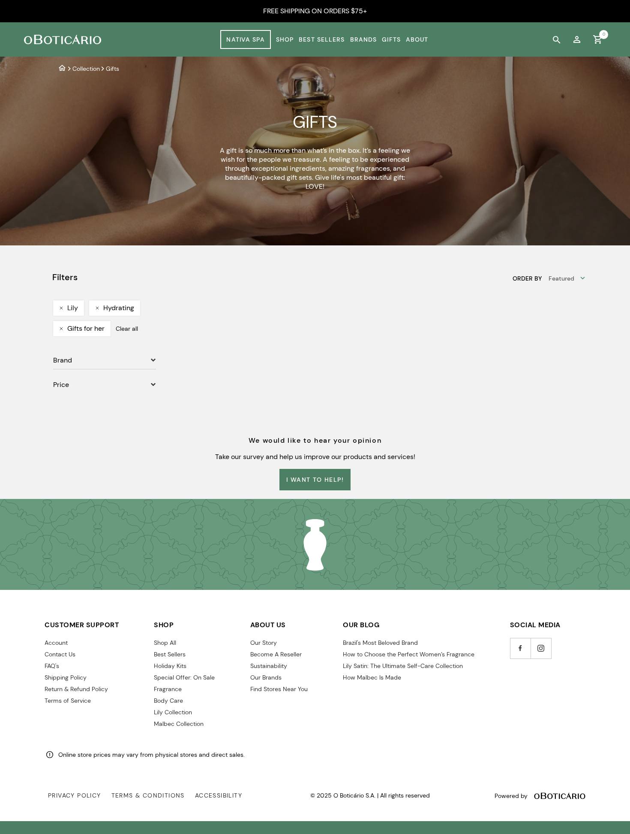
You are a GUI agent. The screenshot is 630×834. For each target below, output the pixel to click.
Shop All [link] (165, 643)
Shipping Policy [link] (66, 677)
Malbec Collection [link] (179, 724)
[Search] (556, 39)
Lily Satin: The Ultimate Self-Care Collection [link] (403, 666)
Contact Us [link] (60, 654)
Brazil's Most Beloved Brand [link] (380, 643)
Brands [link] (363, 39)
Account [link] (56, 643)
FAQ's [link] (52, 666)
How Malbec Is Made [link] (372, 677)
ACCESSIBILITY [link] (218, 795)
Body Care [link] (168, 700)
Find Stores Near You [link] (279, 689)
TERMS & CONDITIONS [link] (148, 795)
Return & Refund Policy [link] (76, 689)
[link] (577, 39)
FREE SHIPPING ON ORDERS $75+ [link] (315, 10)
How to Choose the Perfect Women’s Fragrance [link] (408, 654)
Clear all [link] (127, 328)
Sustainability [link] (268, 666)
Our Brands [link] (266, 677)
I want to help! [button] (315, 479)
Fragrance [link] (168, 689)
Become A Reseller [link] (276, 654)
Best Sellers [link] (322, 39)
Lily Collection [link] (173, 712)
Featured (561, 278)
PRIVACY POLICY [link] (74, 795)
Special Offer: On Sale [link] (184, 677)
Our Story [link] (263, 643)
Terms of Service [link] (68, 700)
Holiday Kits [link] (170, 666)
